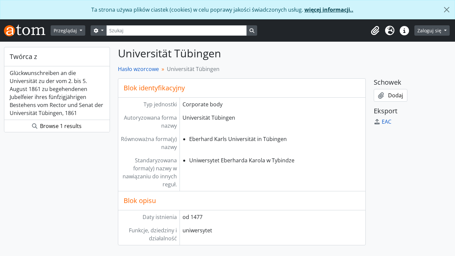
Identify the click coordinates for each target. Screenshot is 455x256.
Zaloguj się (430, 30)
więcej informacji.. (328, 9)
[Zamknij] (447, 9)
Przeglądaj (66, 30)
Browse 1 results (60, 126)
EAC (386, 121)
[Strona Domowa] (27, 30)
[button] (375, 30)
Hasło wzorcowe (138, 69)
